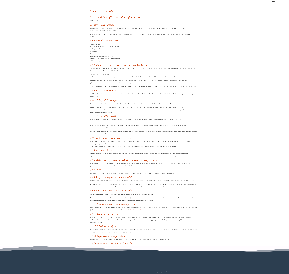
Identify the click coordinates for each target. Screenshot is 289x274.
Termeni (175, 272)
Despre (161, 272)
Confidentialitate (168, 272)
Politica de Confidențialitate (136, 210)
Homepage (155, 272)
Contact (180, 272)
